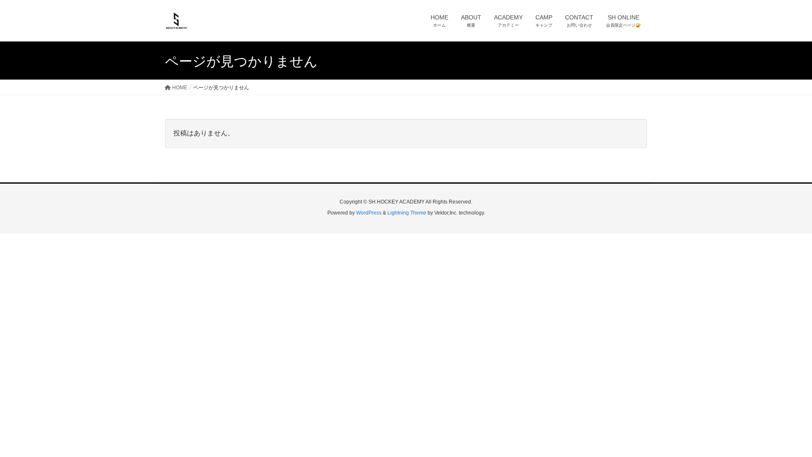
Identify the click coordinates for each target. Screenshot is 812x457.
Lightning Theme (406, 213)
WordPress (368, 213)
